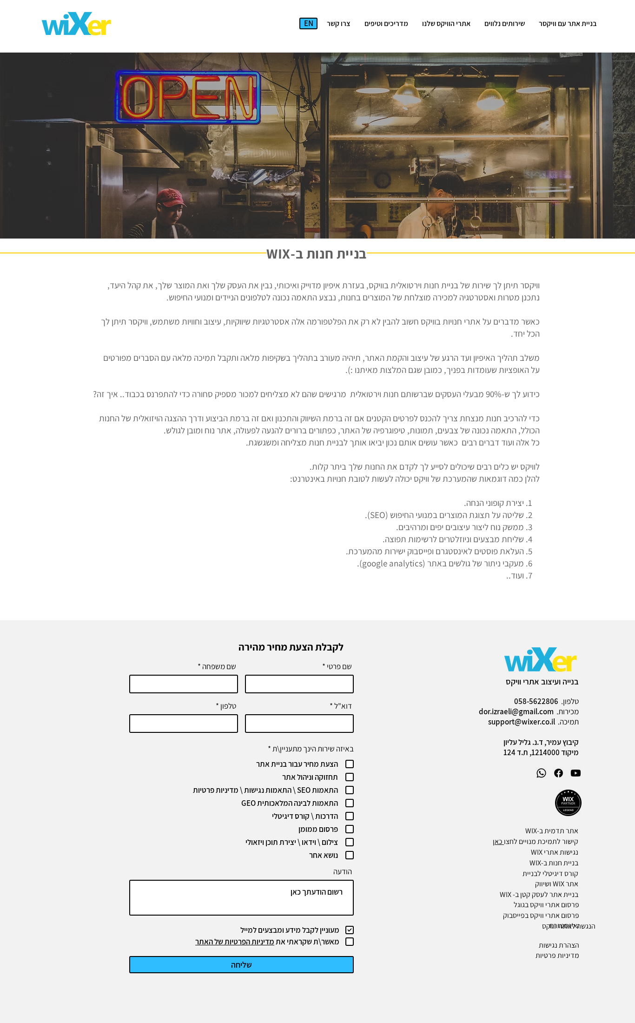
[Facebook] (558, 773)
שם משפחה (219, 667)
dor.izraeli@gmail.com (516, 711)
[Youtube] (576, 773)
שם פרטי (339, 667)
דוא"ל (343, 706)
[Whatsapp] (541, 773)
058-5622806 (536, 701)
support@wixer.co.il (521, 722)
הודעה (342, 872)
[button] (504, 23)
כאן (498, 841)
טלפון (228, 706)
